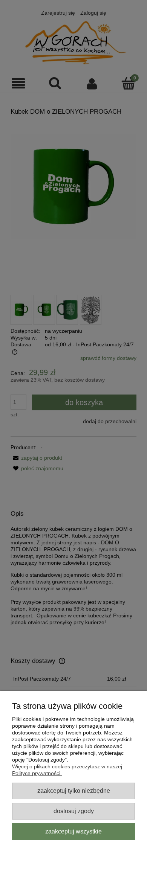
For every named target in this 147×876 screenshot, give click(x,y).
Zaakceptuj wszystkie (73, 831)
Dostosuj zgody (74, 810)
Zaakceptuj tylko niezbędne (73, 790)
